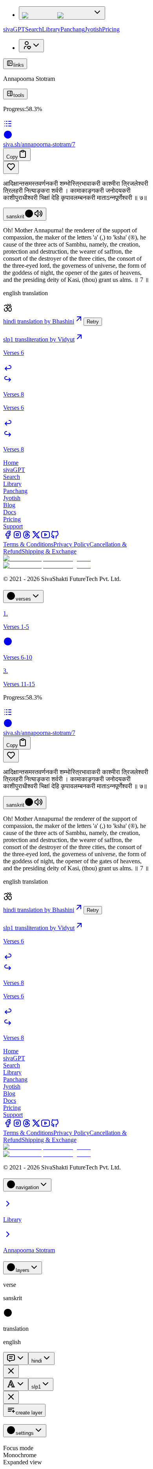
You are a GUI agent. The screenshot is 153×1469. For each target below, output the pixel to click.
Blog (9, 505)
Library (51, 29)
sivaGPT (14, 29)
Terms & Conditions (28, 544)
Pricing (111, 29)
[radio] (8, 1315)
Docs (9, 512)
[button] (76, 167)
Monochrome (19, 1455)
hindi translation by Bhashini (38, 321)
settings (25, 1433)
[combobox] (15, 1358)
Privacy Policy (71, 544)
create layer (29, 1413)
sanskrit (15, 216)
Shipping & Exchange (49, 551)
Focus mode (18, 1448)
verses (23, 599)
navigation (27, 1187)
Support (13, 526)
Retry (93, 322)
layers (22, 1270)
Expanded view (22, 1462)
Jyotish (93, 29)
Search (33, 29)
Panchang (72, 29)
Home (10, 462)
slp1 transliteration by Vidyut (39, 339)
